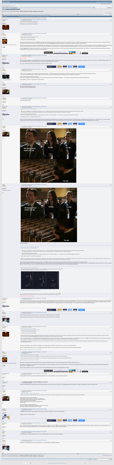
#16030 (111, 298)
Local (8, 11)
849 (38, 454)
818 (101, 14)
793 (65, 14)
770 (32, 14)
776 (41, 14)
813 (94, 14)
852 (42, 454)
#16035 (111, 382)
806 (84, 14)
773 (36, 14)
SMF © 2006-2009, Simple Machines (61, 463)
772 (35, 14)
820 (104, 453)
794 (66, 14)
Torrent (15, 7)
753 (8, 14)
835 (18, 454)
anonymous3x (4, 19)
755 (11, 14)
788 (58, 14)
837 (21, 454)
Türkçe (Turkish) (12, 11)
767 (28, 14)
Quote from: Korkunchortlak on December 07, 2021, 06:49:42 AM (29, 393)
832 (13, 454)
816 (98, 14)
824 (2, 454)
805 (82, 14)
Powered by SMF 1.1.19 (51, 463)
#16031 (111, 312)
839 (23, 454)
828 (8, 454)
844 (31, 454)
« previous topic (105, 455)
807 (85, 14)
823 (108, 453)
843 (29, 454)
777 (42, 14)
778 (43, 14)
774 (38, 14)
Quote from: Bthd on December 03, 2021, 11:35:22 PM (28, 328)
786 (55, 14)
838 (22, 454)
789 (59, 14)
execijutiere (29, 70)
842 (28, 454)
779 (45, 14)
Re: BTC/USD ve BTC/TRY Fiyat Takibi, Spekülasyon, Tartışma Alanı (34, 19)
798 (72, 14)
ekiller (3, 69)
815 (96, 14)
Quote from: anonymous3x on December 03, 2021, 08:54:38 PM (29, 36)
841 (26, 454)
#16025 (111, 84)
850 (39, 454)
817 (99, 14)
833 (15, 454)
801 (76, 14)
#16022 (111, 34)
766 (26, 14)
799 (73, 14)
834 (16, 454)
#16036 (111, 391)
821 (105, 453)
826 (5, 454)
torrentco (4, 83)
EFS (25, 70)
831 (12, 454)
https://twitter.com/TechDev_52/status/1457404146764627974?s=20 (30, 290)
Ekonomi (17, 11)
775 (39, 14)
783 (51, 14)
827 (6, 454)
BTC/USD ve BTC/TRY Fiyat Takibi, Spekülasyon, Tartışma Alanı (31, 11)
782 (49, 14)
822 (106, 453)
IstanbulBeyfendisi (5, 373)
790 (61, 14)
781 (48, 14)
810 (89, 14)
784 (52, 14)
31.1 (13, 7)
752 (6, 14)
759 (16, 14)
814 (95, 14)
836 (19, 454)
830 (11, 454)
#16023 (111, 55)
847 (35, 454)
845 (32, 454)
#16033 (111, 352)
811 (91, 14)
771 (33, 14)
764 (23, 14)
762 (21, 14)
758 (15, 14)
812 (92, 14)
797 (70, 14)
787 (56, 14)
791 (62, 14)
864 (44, 454)
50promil (4, 431)
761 (19, 14)
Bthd (3, 33)
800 (75, 14)
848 (36, 454)
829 (9, 454)
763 (22, 14)
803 (79, 14)
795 (68, 14)
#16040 (111, 440)
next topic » (110, 13)
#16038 (111, 423)
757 (13, 14)
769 (31, 14)
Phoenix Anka (4, 55)
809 (88, 14)
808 (87, 14)
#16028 (111, 126)
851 (41, 454)
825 (3, 454)
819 (102, 14)
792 (63, 14)
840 (25, 454)
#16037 (111, 409)
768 (29, 14)
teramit (3, 184)
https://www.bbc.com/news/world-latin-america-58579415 (31, 349)
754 (9, 14)
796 (69, 14)
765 (25, 14)
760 (18, 14)
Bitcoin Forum (4, 11)
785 (53, 14)
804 (81, 14)
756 (12, 14)
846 (33, 454)
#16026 (111, 98)
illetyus (3, 312)
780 (46, 14)
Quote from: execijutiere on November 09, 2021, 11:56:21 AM (29, 267)
